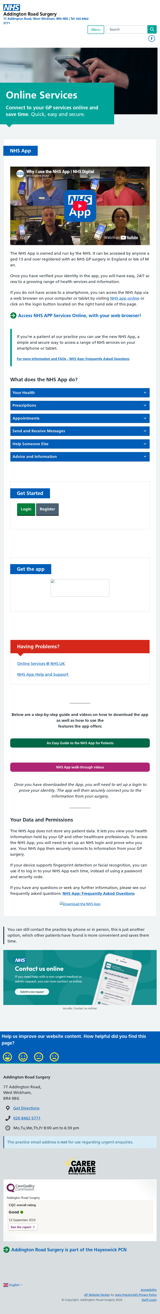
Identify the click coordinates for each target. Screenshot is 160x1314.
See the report (21, 1227)
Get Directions (26, 1108)
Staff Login (149, 1300)
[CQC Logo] (21, 1191)
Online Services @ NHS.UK (41, 663)
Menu (95, 29)
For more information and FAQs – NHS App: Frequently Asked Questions (73, 359)
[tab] (80, 393)
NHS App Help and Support (42, 674)
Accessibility (149, 1290)
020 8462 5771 (27, 1118)
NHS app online (124, 298)
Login (26, 509)
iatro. (118, 1295)
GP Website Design (97, 1295)
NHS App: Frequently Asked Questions (98, 893)
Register (47, 509)
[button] (80, 743)
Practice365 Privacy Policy (139, 1295)
